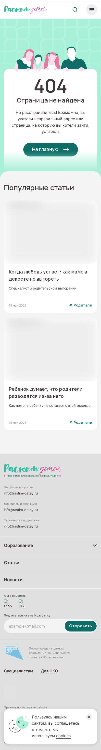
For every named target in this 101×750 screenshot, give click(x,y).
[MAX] (8, 603)
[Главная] (25, 9)
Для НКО (49, 671)
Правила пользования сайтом (25, 707)
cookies (63, 735)
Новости (13, 579)
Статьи (11, 562)
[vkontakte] (22, 603)
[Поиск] (75, 10)
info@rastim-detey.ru (21, 493)
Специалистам (18, 671)
